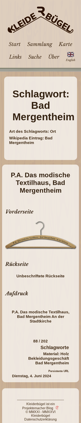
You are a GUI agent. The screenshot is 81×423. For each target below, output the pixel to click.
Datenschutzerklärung (40, 419)
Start (15, 44)
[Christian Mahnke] (56, 408)
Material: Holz (56, 354)
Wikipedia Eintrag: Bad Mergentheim (31, 140)
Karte (65, 44)
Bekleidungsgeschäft (48, 358)
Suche (35, 57)
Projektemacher (33, 408)
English (70, 60)
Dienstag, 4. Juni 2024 (31, 376)
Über (53, 57)
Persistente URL (58, 371)
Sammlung (39, 44)
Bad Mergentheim (52, 363)
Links (15, 57)
